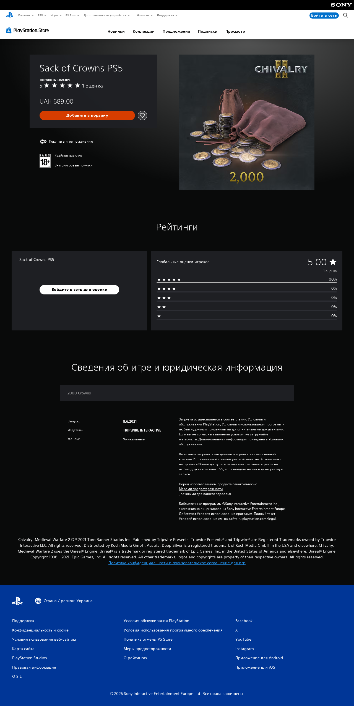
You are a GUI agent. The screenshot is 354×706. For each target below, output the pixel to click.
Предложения (176, 31)
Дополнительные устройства (105, 15)
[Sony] (341, 8)
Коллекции (144, 31)
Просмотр (235, 31)
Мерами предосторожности (201, 489)
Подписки (207, 31)
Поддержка (165, 15)
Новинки (116, 31)
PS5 (40, 15)
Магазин (23, 15)
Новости (143, 15)
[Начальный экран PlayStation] (9, 15)
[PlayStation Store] (28, 30)
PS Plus (71, 15)
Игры (54, 15)
